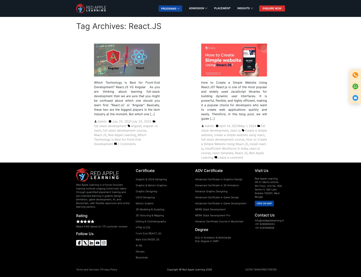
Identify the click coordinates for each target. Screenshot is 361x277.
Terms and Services (87, 269)
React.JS (100, 135)
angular (136, 126)
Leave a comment (230, 157)
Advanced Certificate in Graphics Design (219, 179)
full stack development (110, 126)
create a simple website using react (239, 135)
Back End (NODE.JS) (147, 239)
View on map (264, 203)
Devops (140, 251)
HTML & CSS (143, 227)
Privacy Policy (109, 269)
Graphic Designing (146, 191)
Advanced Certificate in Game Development (220, 203)
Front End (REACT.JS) (148, 233)
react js (235, 130)
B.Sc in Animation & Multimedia (213, 237)
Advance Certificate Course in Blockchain (219, 221)
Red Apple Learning (122, 135)
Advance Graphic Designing (211, 191)
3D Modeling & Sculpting (150, 209)
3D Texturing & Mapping (150, 215)
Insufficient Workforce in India (226, 148)
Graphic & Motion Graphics (151, 185)
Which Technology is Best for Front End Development (120, 139)
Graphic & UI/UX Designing (151, 179)
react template (222, 153)
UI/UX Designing (145, 197)
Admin (102, 121)
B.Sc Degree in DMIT (207, 241)
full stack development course (124, 130)
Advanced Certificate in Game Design (217, 197)
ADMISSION (196, 8)
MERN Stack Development (210, 209)
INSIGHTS (243, 8)
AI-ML (139, 245)
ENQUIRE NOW (272, 8)
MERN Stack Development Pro (212, 215)
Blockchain (142, 257)
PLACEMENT (222, 8)
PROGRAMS (168, 8)
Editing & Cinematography (151, 221)
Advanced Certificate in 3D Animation (217, 185)
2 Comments (127, 144)
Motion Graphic (145, 203)
